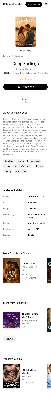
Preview (27, 51)
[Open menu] (46, 4)
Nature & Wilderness (23, 166)
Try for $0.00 (28, 87)
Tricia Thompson (27, 69)
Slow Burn (8, 161)
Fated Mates (20, 171)
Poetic (7, 166)
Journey (39, 166)
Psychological (33, 161)
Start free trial (34, 4)
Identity (7, 171)
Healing (20, 161)
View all (9, 339)
